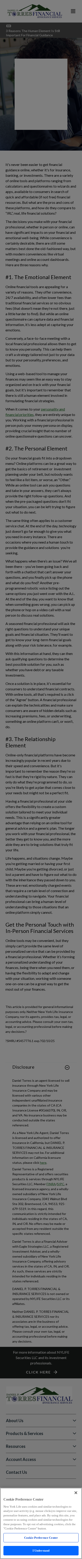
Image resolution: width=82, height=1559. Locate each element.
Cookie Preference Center (41, 1537)
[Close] (76, 1493)
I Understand (41, 1550)
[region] (41, 1523)
